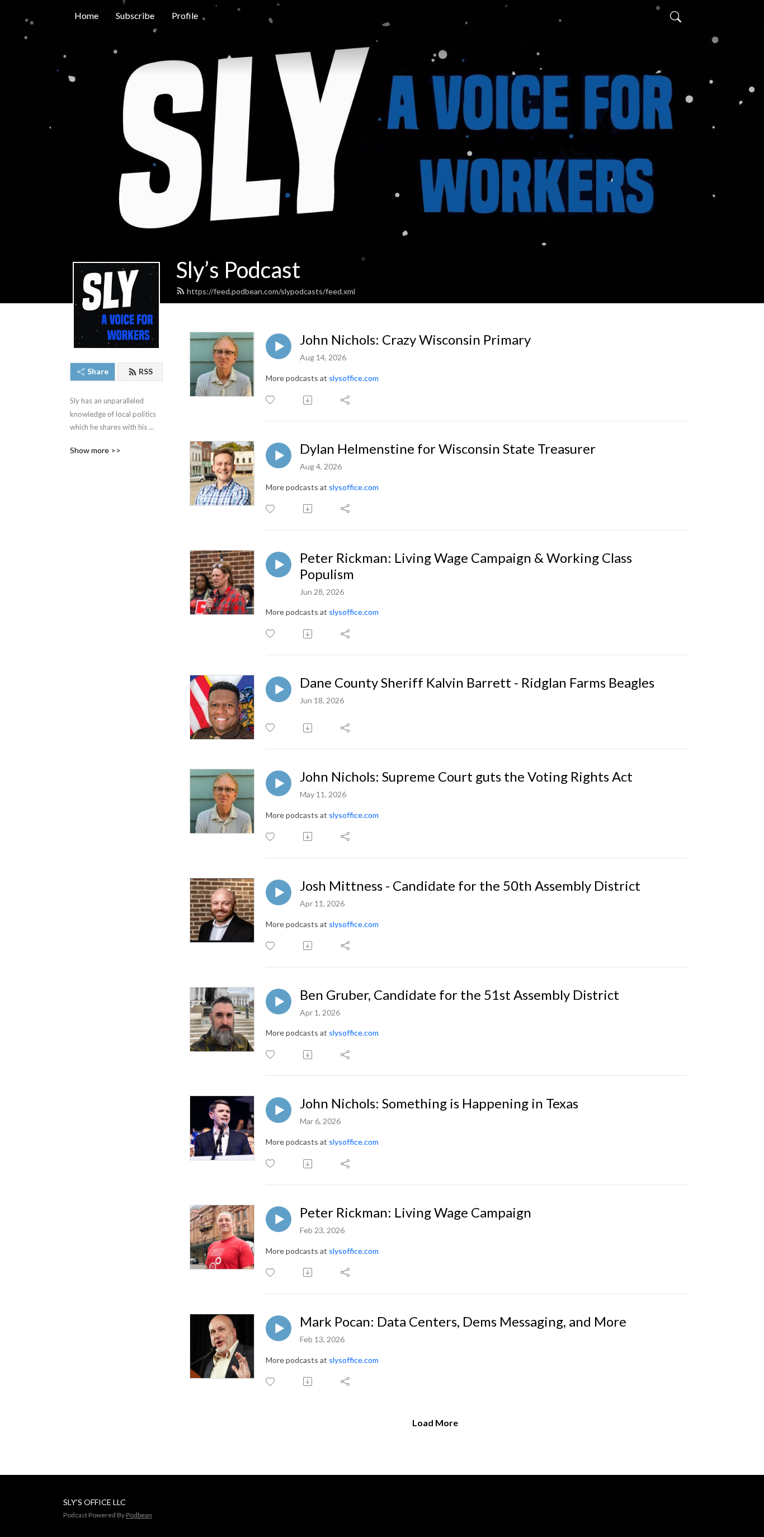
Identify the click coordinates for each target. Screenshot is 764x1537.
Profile (185, 15)
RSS (146, 371)
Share (98, 371)
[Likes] (271, 400)
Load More (435, 1422)
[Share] (345, 400)
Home (86, 15)
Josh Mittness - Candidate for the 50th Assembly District (470, 886)
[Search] (676, 15)
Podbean (139, 1515)
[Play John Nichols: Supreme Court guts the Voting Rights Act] (278, 783)
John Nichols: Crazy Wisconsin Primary (415, 339)
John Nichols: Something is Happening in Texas (439, 1103)
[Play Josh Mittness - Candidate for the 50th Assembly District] (278, 892)
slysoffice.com (354, 378)
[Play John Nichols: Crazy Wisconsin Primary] (278, 346)
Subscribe (135, 15)
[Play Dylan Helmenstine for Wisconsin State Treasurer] (278, 455)
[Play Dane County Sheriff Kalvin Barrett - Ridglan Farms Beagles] (278, 689)
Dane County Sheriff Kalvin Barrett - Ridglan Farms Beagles (477, 682)
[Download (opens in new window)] (308, 400)
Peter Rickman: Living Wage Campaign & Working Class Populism (466, 566)
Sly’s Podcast (238, 269)
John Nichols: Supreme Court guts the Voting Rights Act (466, 776)
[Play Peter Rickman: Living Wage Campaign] (278, 1219)
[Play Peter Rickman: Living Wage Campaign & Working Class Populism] (278, 564)
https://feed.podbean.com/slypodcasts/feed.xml (271, 291)
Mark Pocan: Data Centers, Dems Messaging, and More (463, 1321)
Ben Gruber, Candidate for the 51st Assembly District (459, 995)
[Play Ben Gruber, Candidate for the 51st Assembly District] (278, 1001)
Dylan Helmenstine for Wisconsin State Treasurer (448, 449)
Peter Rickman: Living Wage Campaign (415, 1212)
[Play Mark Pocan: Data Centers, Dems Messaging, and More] (278, 1328)
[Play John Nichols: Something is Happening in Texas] (278, 1110)
